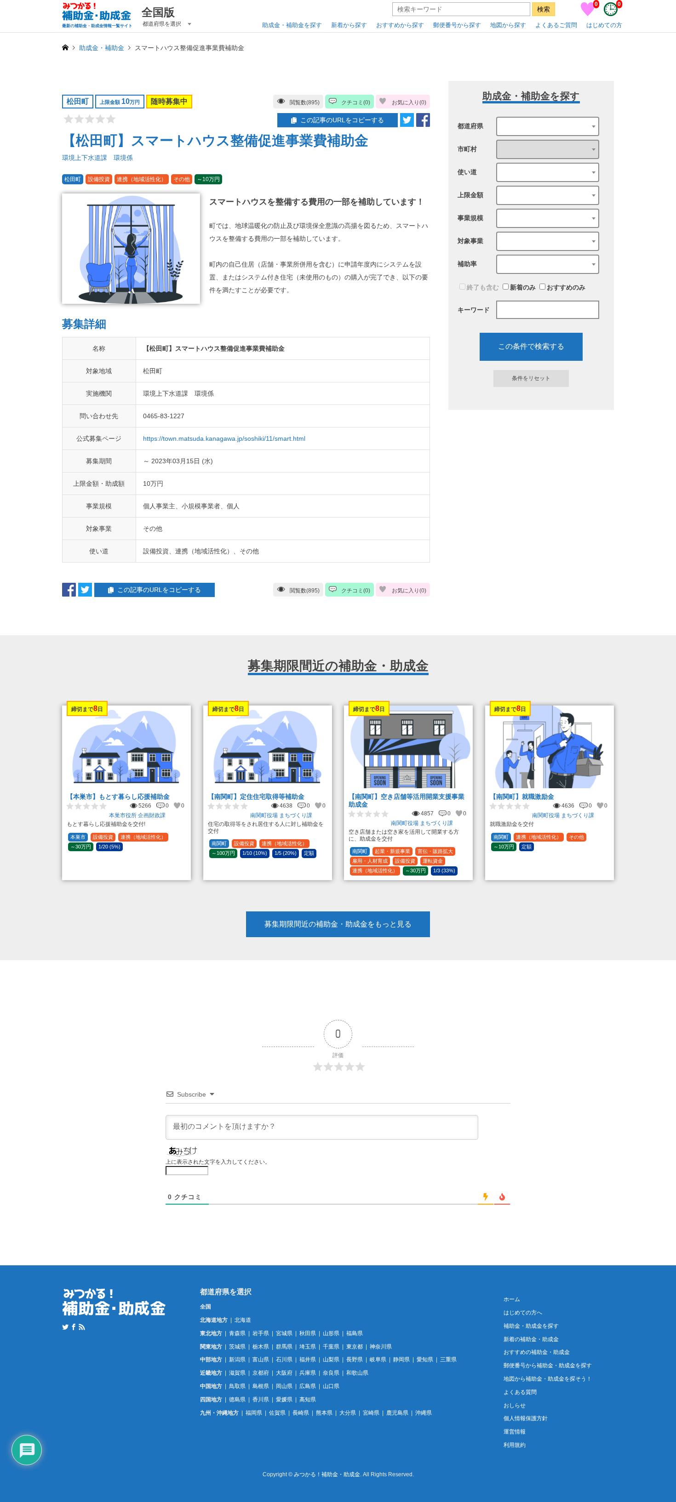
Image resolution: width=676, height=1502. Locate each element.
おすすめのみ (566, 287)
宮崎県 (371, 1413)
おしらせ (515, 1405)
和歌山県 (357, 1373)
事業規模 (470, 218)
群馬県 (284, 1346)
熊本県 (324, 1413)
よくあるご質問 (556, 25)
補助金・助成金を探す (531, 1326)
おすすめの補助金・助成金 (537, 1352)
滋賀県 (237, 1373)
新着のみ (523, 287)
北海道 (243, 1320)
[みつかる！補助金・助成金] (114, 1310)
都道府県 (470, 126)
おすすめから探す (400, 25)
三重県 (448, 1359)
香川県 (260, 1399)
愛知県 (425, 1359)
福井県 (307, 1359)
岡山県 (284, 1386)
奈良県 (331, 1373)
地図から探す (508, 25)
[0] (588, 13)
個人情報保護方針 (526, 1418)
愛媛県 (284, 1399)
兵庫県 (307, 1373)
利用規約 (515, 1445)
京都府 (260, 1373)
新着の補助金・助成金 (531, 1339)
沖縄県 (423, 1413)
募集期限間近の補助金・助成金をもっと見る (338, 924)
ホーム (512, 1299)
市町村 (467, 149)
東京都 (354, 1346)
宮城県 (284, 1333)
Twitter (65, 1327)
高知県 (307, 1399)
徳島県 (237, 1399)
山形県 (331, 1333)
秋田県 (307, 1333)
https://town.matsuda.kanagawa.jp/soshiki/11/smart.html (224, 438)
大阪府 (284, 1373)
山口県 (331, 1386)
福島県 (354, 1333)
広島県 (307, 1386)
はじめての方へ (523, 1312)
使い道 (467, 172)
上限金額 (470, 195)
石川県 (284, 1359)
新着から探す (349, 25)
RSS (82, 1327)
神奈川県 (381, 1346)
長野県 (354, 1359)
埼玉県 (307, 1346)
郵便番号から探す (457, 25)
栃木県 (260, 1346)
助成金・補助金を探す (292, 25)
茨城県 (237, 1346)
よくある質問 (520, 1392)
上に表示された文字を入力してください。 (218, 1162)
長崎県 (300, 1413)
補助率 (467, 263)
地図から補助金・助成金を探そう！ (548, 1379)
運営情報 (515, 1431)
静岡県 (401, 1359)
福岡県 (254, 1413)
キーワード (474, 309)
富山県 (260, 1359)
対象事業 (470, 241)
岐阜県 (378, 1359)
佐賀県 (277, 1413)
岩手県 (260, 1333)
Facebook (73, 1327)
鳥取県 (237, 1386)
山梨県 (331, 1359)
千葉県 (331, 1346)
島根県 (260, 1386)
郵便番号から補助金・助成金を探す (548, 1365)
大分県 (347, 1413)
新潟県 (237, 1359)
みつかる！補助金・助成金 (327, 1474)
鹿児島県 (397, 1413)
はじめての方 (604, 25)
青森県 (237, 1333)
